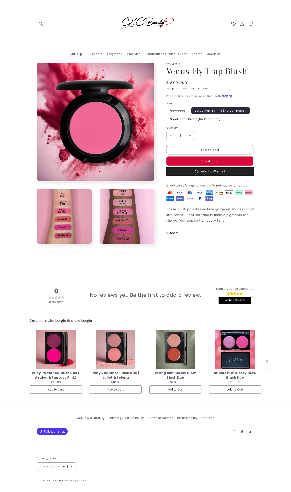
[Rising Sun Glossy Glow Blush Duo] (175, 349)
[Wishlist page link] (233, 24)
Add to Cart (56, 389)
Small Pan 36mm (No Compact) (195, 119)
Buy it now (210, 161)
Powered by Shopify (74, 480)
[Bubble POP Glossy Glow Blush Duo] (235, 349)
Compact (179, 111)
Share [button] (174, 233)
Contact (207, 418)
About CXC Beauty (91, 418)
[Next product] (267, 361)
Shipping (172, 88)
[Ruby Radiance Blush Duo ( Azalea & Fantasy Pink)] (56, 349)
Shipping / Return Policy (126, 418)
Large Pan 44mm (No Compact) (220, 110)
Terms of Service (160, 418)
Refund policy (187, 418)
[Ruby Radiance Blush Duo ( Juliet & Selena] (115, 349)
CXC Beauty (54, 480)
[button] (41, 23)
